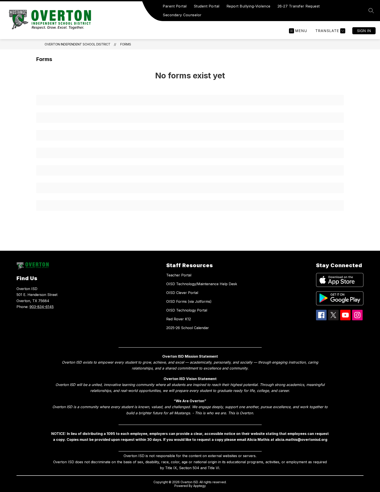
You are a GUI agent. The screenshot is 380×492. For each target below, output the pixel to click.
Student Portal (206, 6)
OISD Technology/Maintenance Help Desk (201, 284)
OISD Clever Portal (182, 292)
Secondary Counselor (182, 15)
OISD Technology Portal (186, 310)
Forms (125, 44)
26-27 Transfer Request (299, 6)
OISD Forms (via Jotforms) (189, 301)
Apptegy (199, 486)
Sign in (364, 31)
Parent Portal (175, 6)
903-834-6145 (41, 307)
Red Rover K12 (178, 319)
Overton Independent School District (77, 44)
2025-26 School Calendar (187, 328)
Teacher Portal (178, 275)
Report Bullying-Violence (248, 6)
